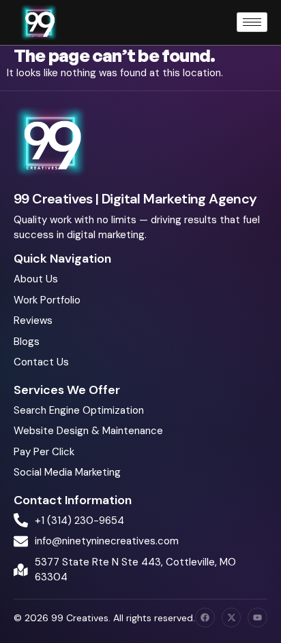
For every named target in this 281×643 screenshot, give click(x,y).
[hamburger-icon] (252, 22)
